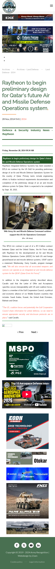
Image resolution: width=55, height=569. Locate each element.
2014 (23, 119)
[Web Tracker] (7, 325)
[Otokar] (27, 458)
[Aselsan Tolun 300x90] (27, 473)
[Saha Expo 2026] (27, 30)
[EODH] (27, 431)
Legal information (37, 562)
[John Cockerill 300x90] (27, 527)
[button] (51, 5)
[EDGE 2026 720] (27, 17)
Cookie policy (16, 562)
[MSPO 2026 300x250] (27, 359)
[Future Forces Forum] (27, 39)
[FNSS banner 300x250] (27, 500)
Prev (21, 332)
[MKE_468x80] (27, 47)
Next (33, 332)
